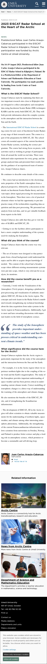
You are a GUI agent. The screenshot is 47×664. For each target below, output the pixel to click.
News (9, 12)
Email (16, 459)
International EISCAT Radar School (21, 127)
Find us (4, 613)
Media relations (8, 621)
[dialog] (23, 647)
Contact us (6, 617)
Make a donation (8, 628)
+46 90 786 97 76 (20, 461)
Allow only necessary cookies (16, 654)
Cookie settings (9, 650)
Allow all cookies (11, 659)
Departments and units (11, 624)
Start (3, 12)
